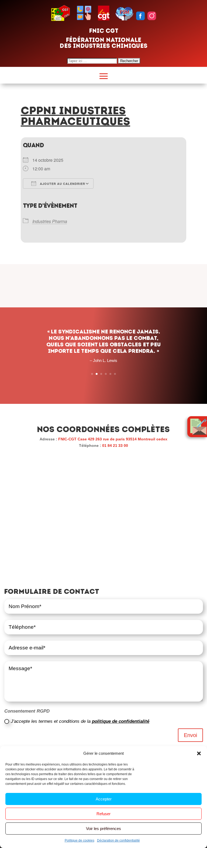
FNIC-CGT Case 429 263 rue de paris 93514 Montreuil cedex (112, 439)
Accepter (104, 799)
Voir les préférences (103, 828)
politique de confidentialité (120, 721)
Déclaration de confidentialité (118, 840)
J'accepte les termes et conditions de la (80, 721)
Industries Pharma (49, 221)
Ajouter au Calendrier (62, 184)
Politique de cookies (79, 840)
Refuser (103, 813)
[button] (199, 753)
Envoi (190, 735)
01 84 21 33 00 (115, 445)
